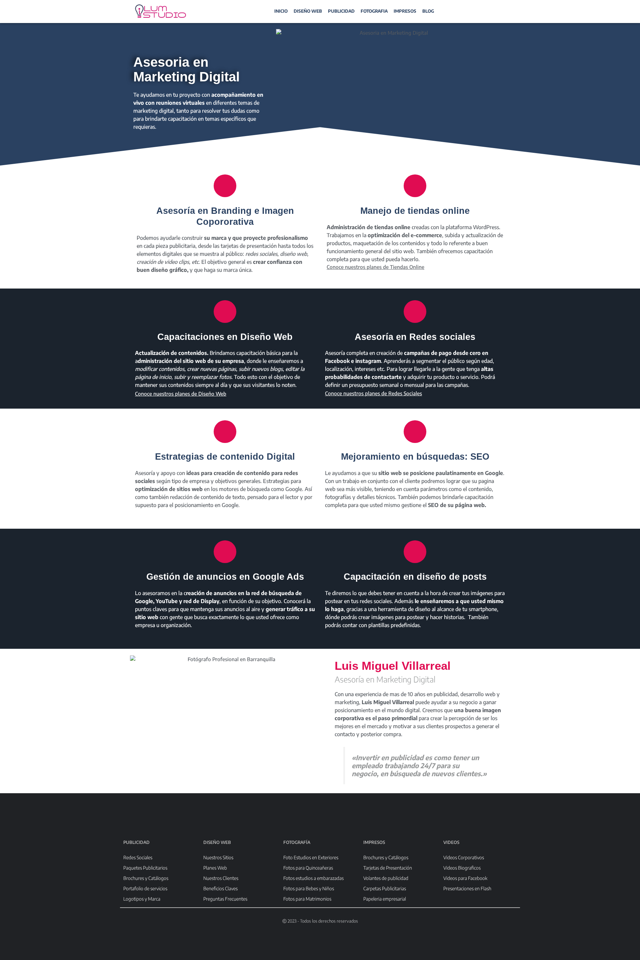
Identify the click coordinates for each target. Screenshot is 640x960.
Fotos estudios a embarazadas (313, 878)
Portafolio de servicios (145, 888)
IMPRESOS (405, 11)
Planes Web (215, 868)
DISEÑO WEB (308, 11)
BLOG (428, 11)
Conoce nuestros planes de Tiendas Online (375, 267)
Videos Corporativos (463, 857)
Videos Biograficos (462, 868)
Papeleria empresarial (384, 899)
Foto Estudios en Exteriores (310, 857)
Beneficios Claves (220, 888)
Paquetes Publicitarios (145, 868)
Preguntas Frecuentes (225, 899)
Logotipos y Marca (141, 899)
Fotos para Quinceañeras (308, 868)
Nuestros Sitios (218, 857)
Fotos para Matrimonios (307, 899)
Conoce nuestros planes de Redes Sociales (373, 393)
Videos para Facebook (465, 878)
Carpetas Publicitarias (384, 888)
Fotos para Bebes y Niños (308, 888)
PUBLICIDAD (341, 11)
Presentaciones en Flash (467, 888)
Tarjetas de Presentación (387, 868)
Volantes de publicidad (385, 878)
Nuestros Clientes (220, 878)
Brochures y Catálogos (145, 878)
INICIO (281, 11)
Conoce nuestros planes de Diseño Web (180, 394)
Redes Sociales (137, 857)
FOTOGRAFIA (374, 11)
